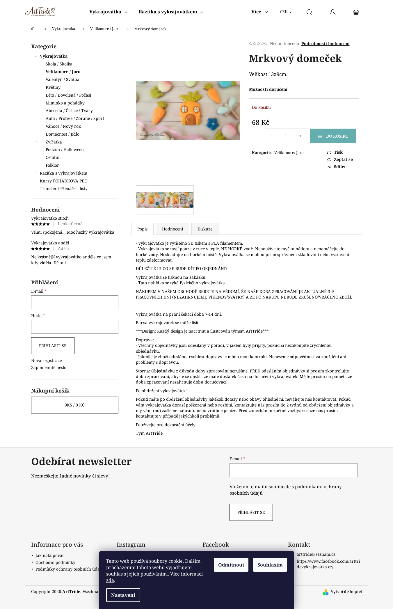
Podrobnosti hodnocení (325, 43)
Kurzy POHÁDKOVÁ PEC (63, 181)
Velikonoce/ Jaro (289, 152)
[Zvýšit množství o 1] (300, 136)
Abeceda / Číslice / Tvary (69, 110)
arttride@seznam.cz (316, 554)
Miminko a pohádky (65, 103)
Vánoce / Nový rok (63, 126)
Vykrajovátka (53, 56)
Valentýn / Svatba (62, 79)
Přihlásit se (53, 345)
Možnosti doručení (268, 89)
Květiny (53, 87)
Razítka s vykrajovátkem (63, 173)
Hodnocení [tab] (172, 229)
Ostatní (52, 157)
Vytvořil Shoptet (346, 591)
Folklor (52, 165)
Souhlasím (270, 565)
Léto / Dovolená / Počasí (68, 95)
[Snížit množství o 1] (272, 136)
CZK (284, 11)
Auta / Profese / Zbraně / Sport (75, 118)
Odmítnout (231, 565)
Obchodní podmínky (55, 562)
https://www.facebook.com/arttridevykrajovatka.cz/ (328, 563)
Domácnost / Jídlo (62, 134)
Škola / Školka (59, 64)
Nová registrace (46, 360)
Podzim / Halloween (65, 149)
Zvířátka (54, 142)
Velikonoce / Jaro (63, 71)
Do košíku (337, 136)
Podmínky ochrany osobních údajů (69, 569)
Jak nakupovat (49, 555)
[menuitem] (108, 11)
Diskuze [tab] (205, 229)
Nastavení (123, 595)
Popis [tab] (142, 229)
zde (110, 580)
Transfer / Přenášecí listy (64, 188)
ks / (75, 405)
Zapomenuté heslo (48, 367)
